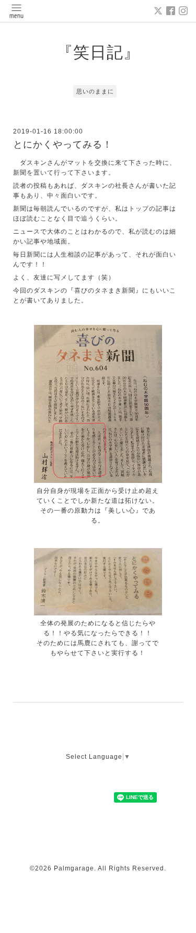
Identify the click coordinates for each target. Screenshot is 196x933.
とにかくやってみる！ (62, 144)
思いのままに (95, 91)
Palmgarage (74, 868)
